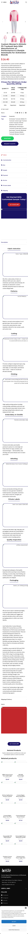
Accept (14, 921)
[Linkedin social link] (22, 113)
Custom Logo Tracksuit (21, 120)
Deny (14, 925)
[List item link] (14, 880)
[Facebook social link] (15, 113)
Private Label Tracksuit (21, 128)
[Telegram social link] (26, 113)
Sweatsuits (12, 116)
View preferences (14, 929)
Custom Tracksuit (13, 122)
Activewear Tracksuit (14, 119)
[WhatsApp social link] (24, 113)
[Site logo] (14, 2)
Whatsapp (7, 138)
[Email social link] (17, 113)
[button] (26, 908)
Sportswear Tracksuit (14, 130)
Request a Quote (9, 143)
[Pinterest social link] (19, 113)
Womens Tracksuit (19, 134)
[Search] (26, 2)
